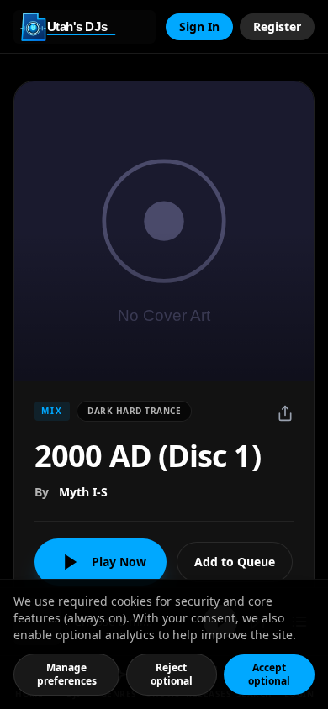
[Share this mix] (285, 413)
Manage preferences (67, 674)
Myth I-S (83, 492)
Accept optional (269, 674)
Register (277, 26)
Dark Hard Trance (134, 411)
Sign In (199, 26)
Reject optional (172, 674)
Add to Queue (234, 562)
